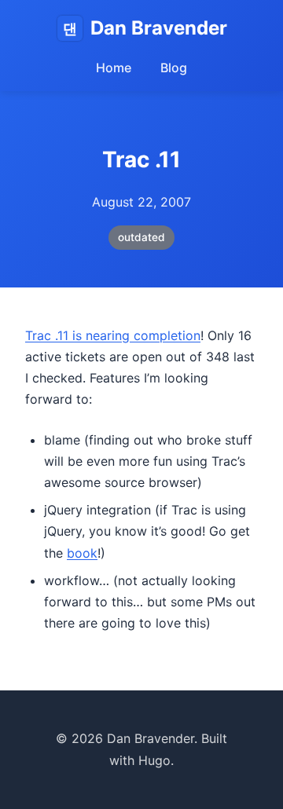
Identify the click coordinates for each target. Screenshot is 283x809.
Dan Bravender (145, 27)
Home (113, 67)
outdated (141, 237)
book (82, 553)
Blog (173, 67)
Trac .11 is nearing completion (112, 335)
